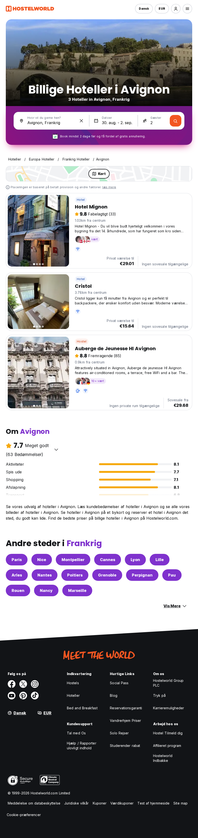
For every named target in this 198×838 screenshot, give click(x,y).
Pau (172, 575)
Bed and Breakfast (82, 708)
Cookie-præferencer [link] (24, 815)
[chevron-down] (56, 449)
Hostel (81, 341)
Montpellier (73, 559)
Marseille (77, 590)
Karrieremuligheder (168, 708)
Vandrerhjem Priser (125, 720)
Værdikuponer (122, 803)
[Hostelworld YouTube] (11, 695)
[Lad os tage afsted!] (175, 121)
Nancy (46, 590)
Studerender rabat (125, 746)
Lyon (135, 559)
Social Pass (119, 683)
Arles (17, 575)
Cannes (107, 559)
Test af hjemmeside (153, 803)
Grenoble (107, 575)
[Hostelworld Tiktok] (35, 695)
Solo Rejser (119, 733)
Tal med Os (76, 733)
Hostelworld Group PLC (168, 682)
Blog (113, 695)
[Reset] (81, 121)
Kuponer (100, 803)
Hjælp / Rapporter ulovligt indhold (81, 745)
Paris (17, 559)
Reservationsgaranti (126, 708)
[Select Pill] (176, 8)
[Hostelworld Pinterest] (23, 695)
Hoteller (73, 695)
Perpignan (142, 575)
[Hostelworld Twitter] (23, 684)
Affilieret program (167, 746)
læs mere (109, 187)
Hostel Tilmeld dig (168, 733)
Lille (160, 559)
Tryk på (159, 695)
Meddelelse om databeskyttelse (34, 803)
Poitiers (75, 575)
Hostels (73, 683)
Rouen (18, 590)
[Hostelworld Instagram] (35, 684)
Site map (180, 803)
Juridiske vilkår (76, 803)
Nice (41, 559)
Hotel (81, 199)
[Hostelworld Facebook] (11, 684)
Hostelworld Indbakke (162, 758)
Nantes (44, 575)
